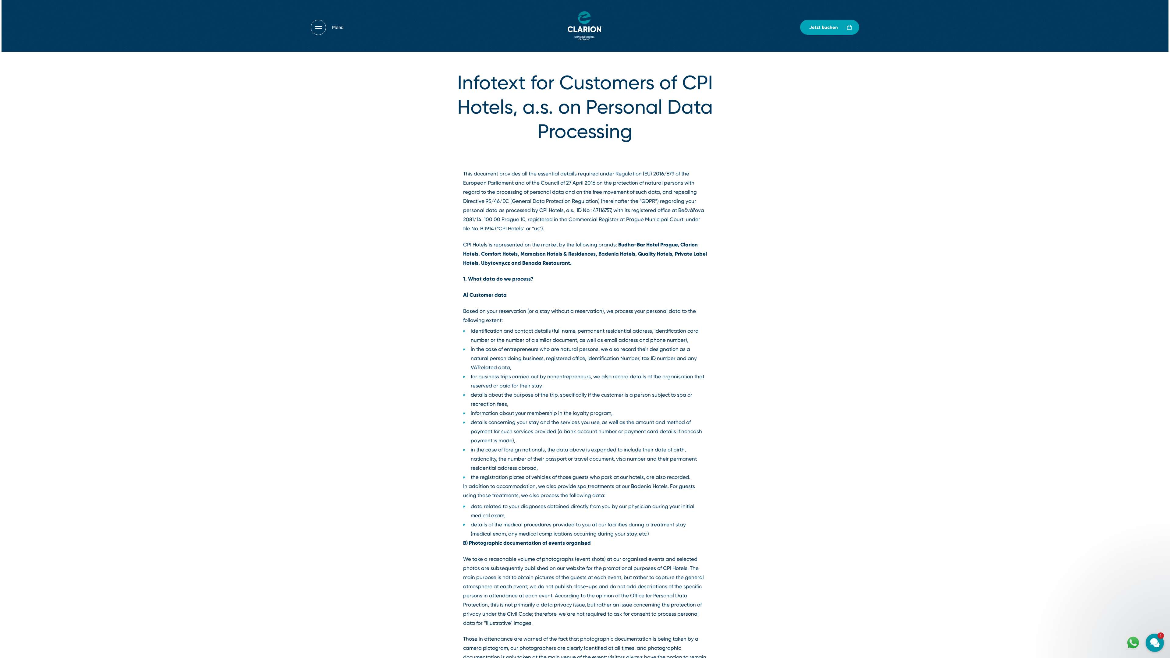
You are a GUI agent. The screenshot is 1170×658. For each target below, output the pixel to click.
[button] (1118, 567)
